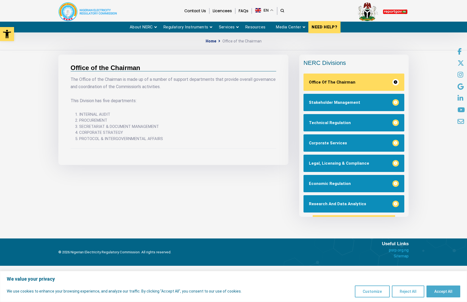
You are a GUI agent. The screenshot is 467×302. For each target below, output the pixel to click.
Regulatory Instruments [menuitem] (186, 27)
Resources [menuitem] (255, 27)
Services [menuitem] (227, 27)
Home (211, 41)
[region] (233, 286)
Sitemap (401, 256)
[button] (7, 34)
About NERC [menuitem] (141, 27)
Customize (372, 291)
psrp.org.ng (399, 250)
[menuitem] (460, 51)
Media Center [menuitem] (288, 27)
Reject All (408, 291)
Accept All (443, 291)
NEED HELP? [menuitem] (324, 27)
